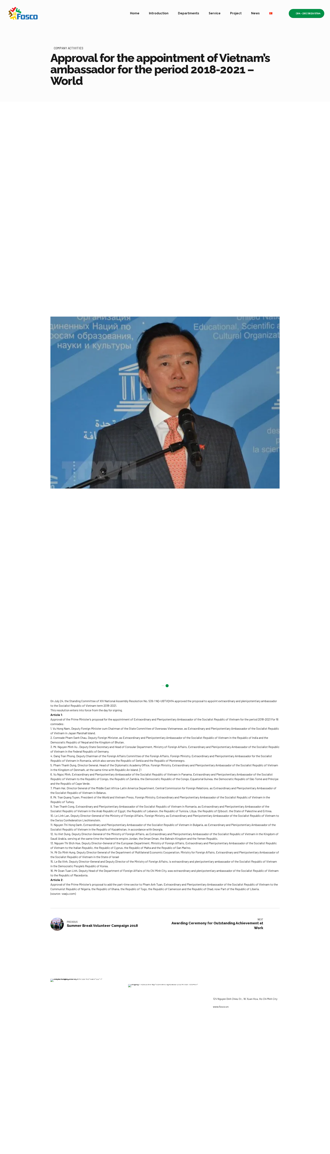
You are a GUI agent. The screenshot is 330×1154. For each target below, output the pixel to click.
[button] (57, 402)
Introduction (158, 13)
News (255, 13)
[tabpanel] (165, 402)
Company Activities (68, 48)
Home (134, 13)
